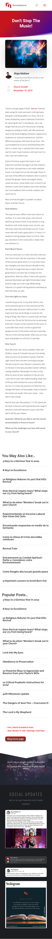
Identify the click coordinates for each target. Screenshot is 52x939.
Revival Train (10, 548)
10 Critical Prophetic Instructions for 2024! (23, 683)
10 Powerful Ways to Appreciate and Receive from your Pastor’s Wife (23, 672)
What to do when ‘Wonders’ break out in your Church (25, 503)
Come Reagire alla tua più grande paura (25, 571)
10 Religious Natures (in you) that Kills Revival (24, 480)
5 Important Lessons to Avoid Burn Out (25, 580)
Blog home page (15, 738)
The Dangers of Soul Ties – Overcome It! (26, 703)
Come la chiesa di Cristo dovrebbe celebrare (22, 538)
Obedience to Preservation (18, 661)
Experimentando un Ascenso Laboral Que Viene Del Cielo (24, 515)
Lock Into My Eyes (13, 652)
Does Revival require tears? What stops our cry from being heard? (25, 492)
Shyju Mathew (21, 73)
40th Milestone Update (16, 693)
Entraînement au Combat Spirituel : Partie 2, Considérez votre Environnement (23, 560)
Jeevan (34, 108)
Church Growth (21, 87)
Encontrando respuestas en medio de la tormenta (26, 526)
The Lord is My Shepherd (17, 712)
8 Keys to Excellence (15, 470)
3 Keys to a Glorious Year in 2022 (21, 461)
